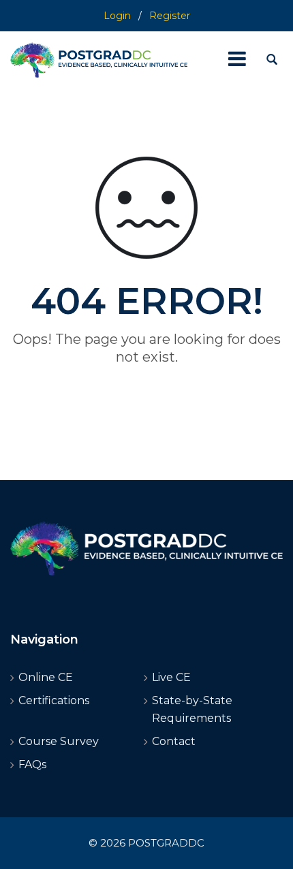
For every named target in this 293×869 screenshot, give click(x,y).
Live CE (171, 677)
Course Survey (58, 741)
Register (169, 16)
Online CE (45, 677)
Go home (146, 381)
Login (117, 16)
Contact (174, 741)
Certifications (53, 700)
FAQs (32, 764)
